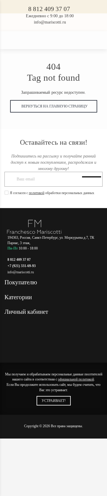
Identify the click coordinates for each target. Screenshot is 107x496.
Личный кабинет (27, 311)
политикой (36, 193)
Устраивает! (54, 401)
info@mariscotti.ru (50, 22)
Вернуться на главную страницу (54, 106)
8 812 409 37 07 (49, 9)
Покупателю (21, 282)
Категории (18, 297)
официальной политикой (76, 379)
